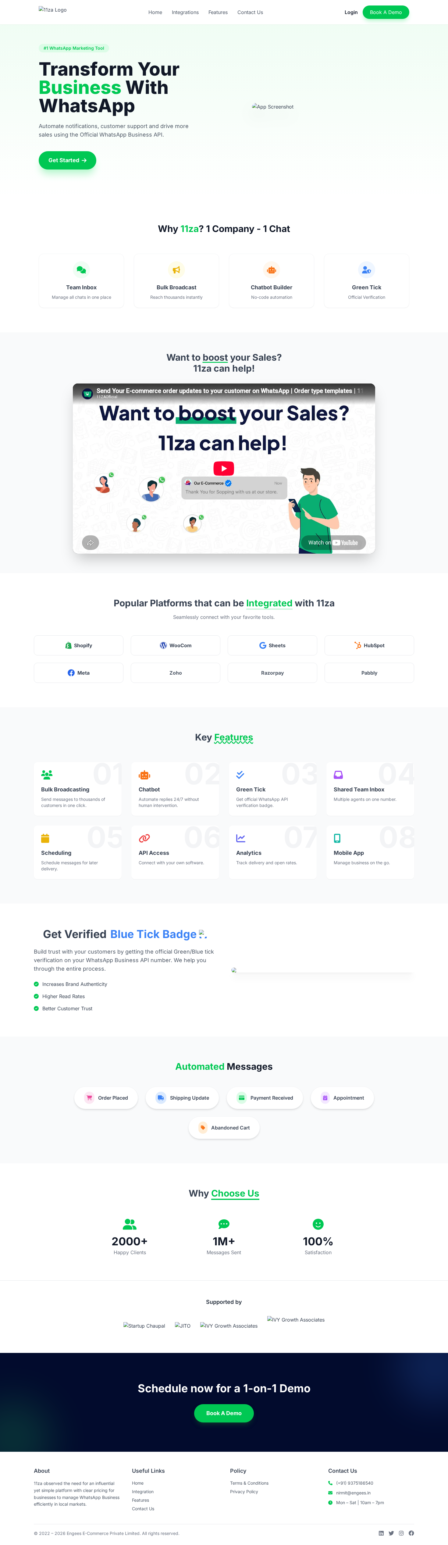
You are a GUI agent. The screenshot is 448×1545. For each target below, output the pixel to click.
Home (155, 12)
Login (351, 12)
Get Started (63, 160)
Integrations (185, 12)
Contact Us (250, 12)
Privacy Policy (244, 1491)
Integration (143, 1491)
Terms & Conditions (249, 1483)
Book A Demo (386, 12)
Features (218, 12)
